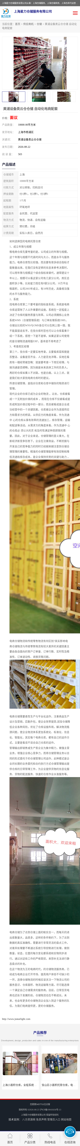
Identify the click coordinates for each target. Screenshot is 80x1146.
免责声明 (41, 1119)
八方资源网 (28, 1119)
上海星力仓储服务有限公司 (33, 1115)
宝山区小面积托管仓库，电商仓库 (22, 1085)
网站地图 (66, 1119)
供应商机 (28, 24)
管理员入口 (53, 1119)
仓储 (39, 24)
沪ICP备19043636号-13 (50, 1110)
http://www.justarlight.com (16, 1019)
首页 (17, 24)
